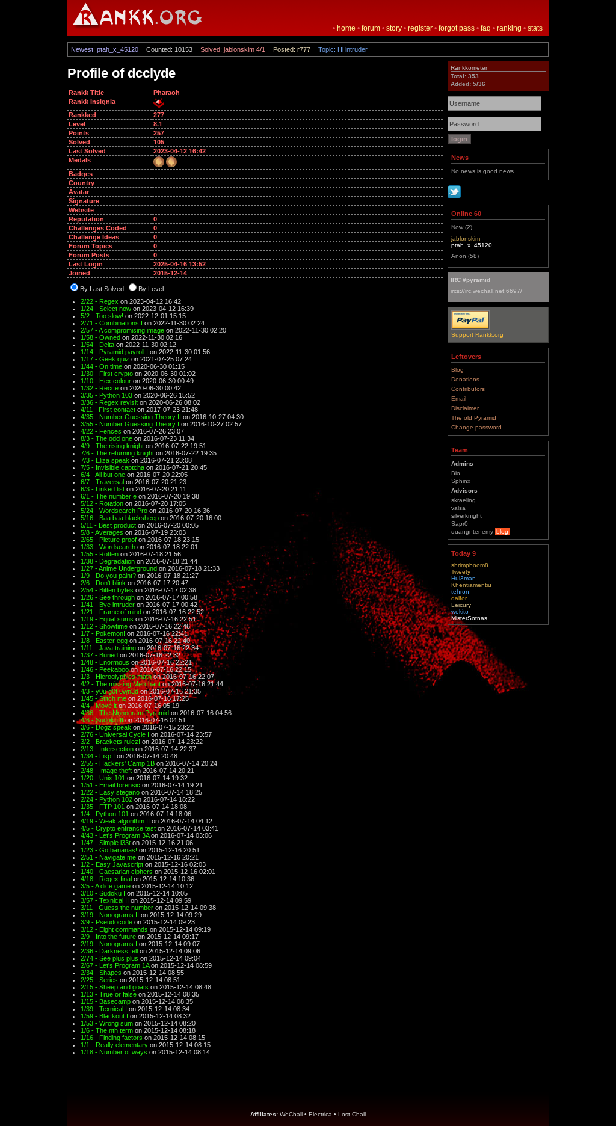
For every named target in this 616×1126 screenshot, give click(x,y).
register (420, 28)
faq (486, 28)
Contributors (468, 389)
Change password (476, 427)
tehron (460, 591)
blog (502, 531)
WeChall (291, 1114)
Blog (457, 369)
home (346, 28)
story (394, 28)
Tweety (460, 571)
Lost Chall (352, 1114)
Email (458, 398)
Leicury (461, 604)
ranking (509, 28)
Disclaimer (465, 408)
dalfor (459, 598)
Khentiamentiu (471, 585)
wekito (460, 611)
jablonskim (465, 238)
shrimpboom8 (469, 565)
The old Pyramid (473, 417)
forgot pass (457, 28)
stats (535, 28)
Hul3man (463, 578)
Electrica (320, 1114)
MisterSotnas (469, 618)
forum (371, 28)
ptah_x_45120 (471, 245)
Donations (465, 379)
